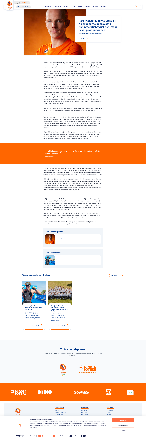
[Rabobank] (81, 392)
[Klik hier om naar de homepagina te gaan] (9, 5)
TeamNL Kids (84, 412)
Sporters (87, 6)
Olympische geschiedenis (100, 6)
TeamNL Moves (84, 414)
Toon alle (116, 275)
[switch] (55, 436)
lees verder (82, 38)
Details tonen (92, 436)
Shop (74, 6)
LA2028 (66, 6)
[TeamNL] (63, 369)
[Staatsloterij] (18, 392)
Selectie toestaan (123, 425)
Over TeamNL (84, 410)
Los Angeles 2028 (59, 414)
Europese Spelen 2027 (60, 412)
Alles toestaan (123, 420)
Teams (80, 6)
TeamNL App (58, 6)
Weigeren (122, 430)
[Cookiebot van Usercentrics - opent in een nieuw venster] (20, 436)
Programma (48, 6)
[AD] (108, 392)
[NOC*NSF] (130, 392)
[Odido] (45, 392)
